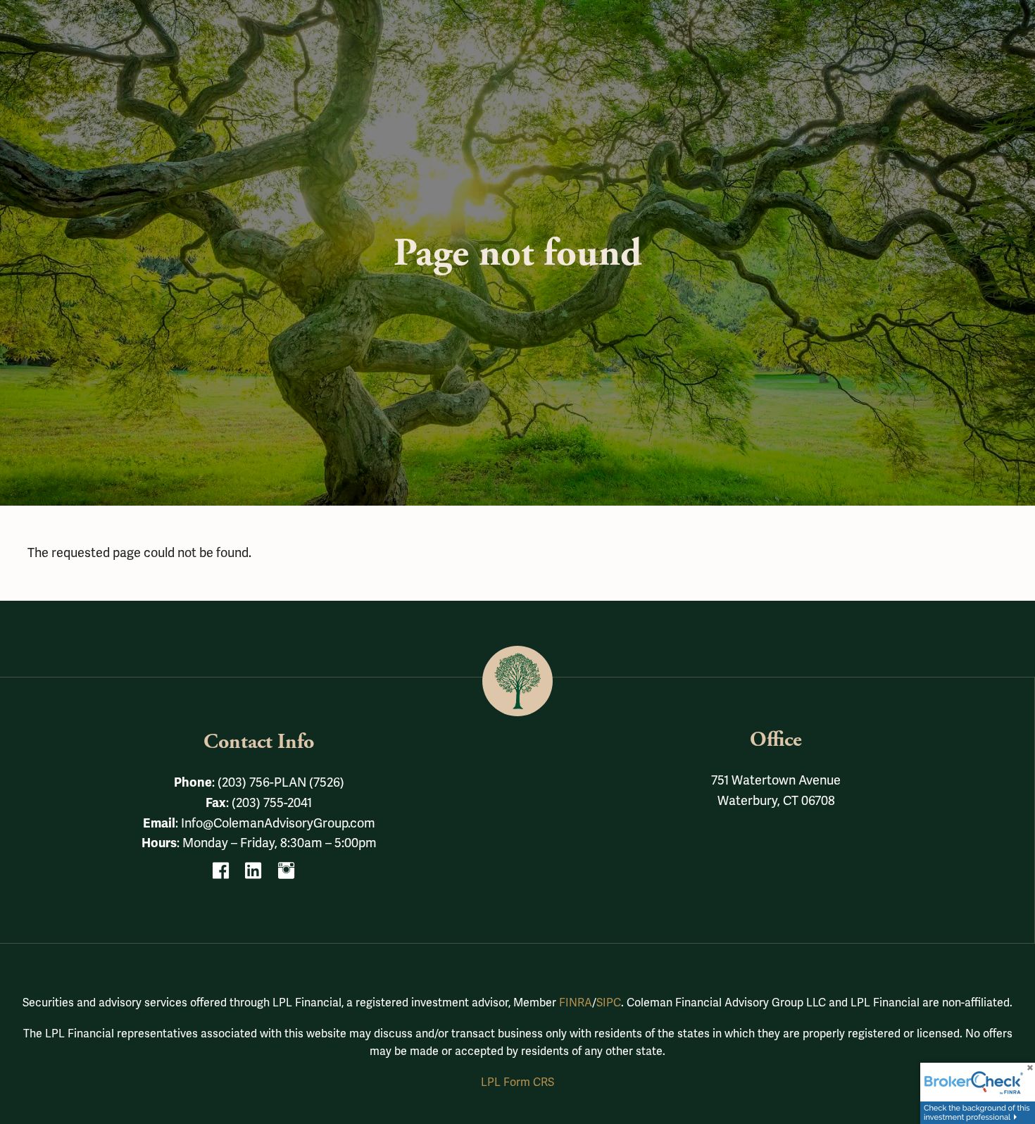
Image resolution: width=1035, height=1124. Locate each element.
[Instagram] (292, 874)
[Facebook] (226, 874)
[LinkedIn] (258, 874)
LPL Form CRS (517, 1082)
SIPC (608, 1003)
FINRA (575, 1003)
